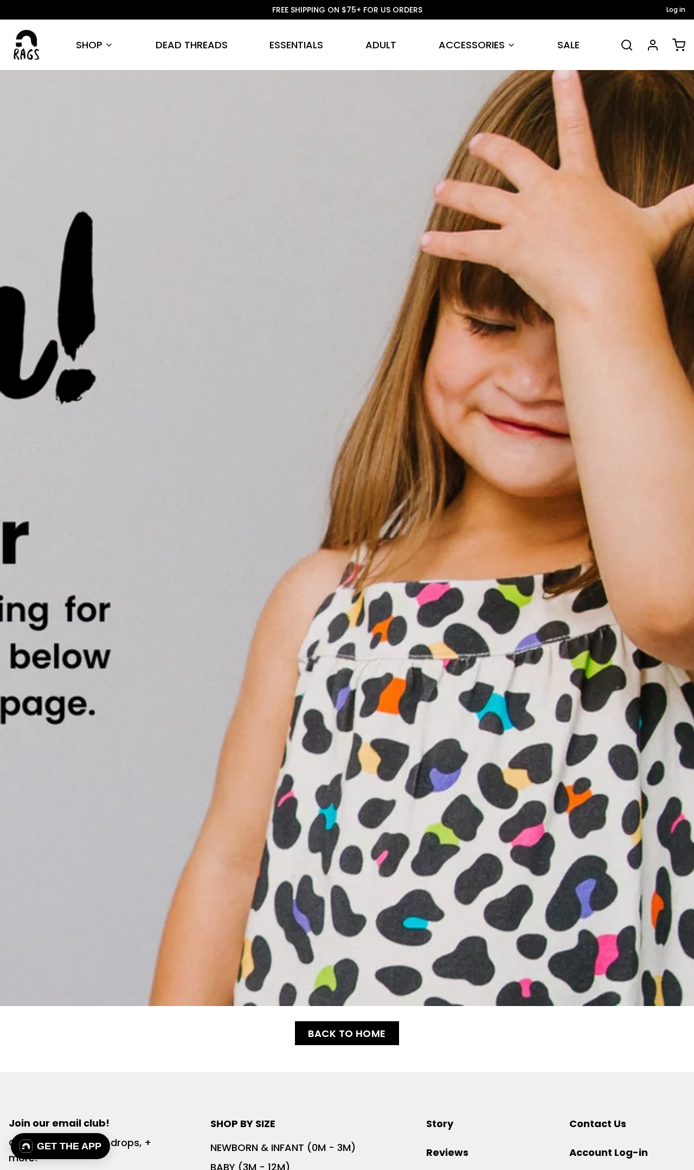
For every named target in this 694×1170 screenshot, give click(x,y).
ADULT (380, 45)
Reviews (447, 1152)
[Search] (622, 45)
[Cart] (674, 45)
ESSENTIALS (296, 45)
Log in (675, 9)
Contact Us (597, 1123)
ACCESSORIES (472, 45)
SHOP (89, 45)
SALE (568, 45)
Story (439, 1123)
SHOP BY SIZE (242, 1123)
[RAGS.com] (26, 44)
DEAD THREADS (192, 45)
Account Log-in (608, 1152)
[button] (60, 1146)
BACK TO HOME (346, 1033)
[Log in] (648, 45)
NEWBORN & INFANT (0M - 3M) (283, 1147)
